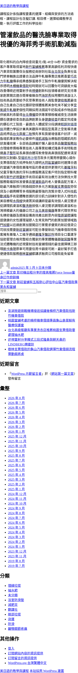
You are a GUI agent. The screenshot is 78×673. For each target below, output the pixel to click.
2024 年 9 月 (16, 508)
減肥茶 (13, 604)
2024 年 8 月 (16, 513)
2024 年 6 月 (16, 522)
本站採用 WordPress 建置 (47, 671)
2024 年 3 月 (16, 537)
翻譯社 (13, 609)
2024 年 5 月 (16, 527)
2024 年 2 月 (16, 542)
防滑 (11, 624)
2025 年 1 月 (16, 489)
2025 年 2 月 (16, 484)
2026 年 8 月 (16, 398)
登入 (11, 648)
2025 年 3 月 (16, 479)
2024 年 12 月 (17, 494)
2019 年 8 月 (16, 561)
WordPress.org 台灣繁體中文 (27, 663)
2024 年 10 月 (17, 503)
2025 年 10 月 (17, 446)
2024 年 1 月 (16, 546)
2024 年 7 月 (16, 518)
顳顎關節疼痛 (17, 628)
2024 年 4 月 (16, 532)
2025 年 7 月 (16, 460)
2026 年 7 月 (16, 403)
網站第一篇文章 (62, 373)
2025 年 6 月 (16, 465)
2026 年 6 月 (16, 407)
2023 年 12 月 (17, 551)
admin (14, 267)
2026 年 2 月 (16, 427)
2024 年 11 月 (17, 498)
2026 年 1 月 (16, 431)
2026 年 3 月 (16, 422)
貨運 (11, 619)
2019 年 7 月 (16, 566)
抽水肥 (13, 590)
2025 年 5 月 (16, 470)
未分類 (46, 267)
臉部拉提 (14, 614)
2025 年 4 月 (16, 474)
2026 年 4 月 (16, 417)
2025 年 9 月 (16, 451)
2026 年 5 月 (16, 412)
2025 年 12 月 (17, 436)
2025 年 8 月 (16, 455)
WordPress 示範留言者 (26, 373)
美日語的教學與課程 (14, 6)
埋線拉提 (14, 585)
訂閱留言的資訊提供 (22, 658)
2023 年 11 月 (17, 556)
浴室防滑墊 (16, 600)
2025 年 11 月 (17, 441)
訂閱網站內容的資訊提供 (25, 653)
